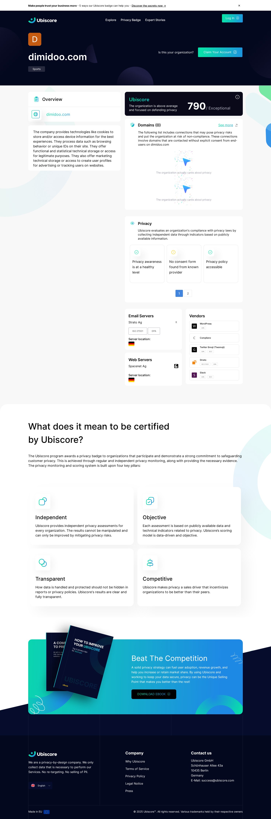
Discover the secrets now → (149, 5)
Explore (110, 20)
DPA (154, 331)
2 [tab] (188, 293)
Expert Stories (155, 20)
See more (225, 125)
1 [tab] (179, 293)
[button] (237, 97)
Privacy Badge (131, 20)
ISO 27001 (137, 331)
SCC (210, 351)
